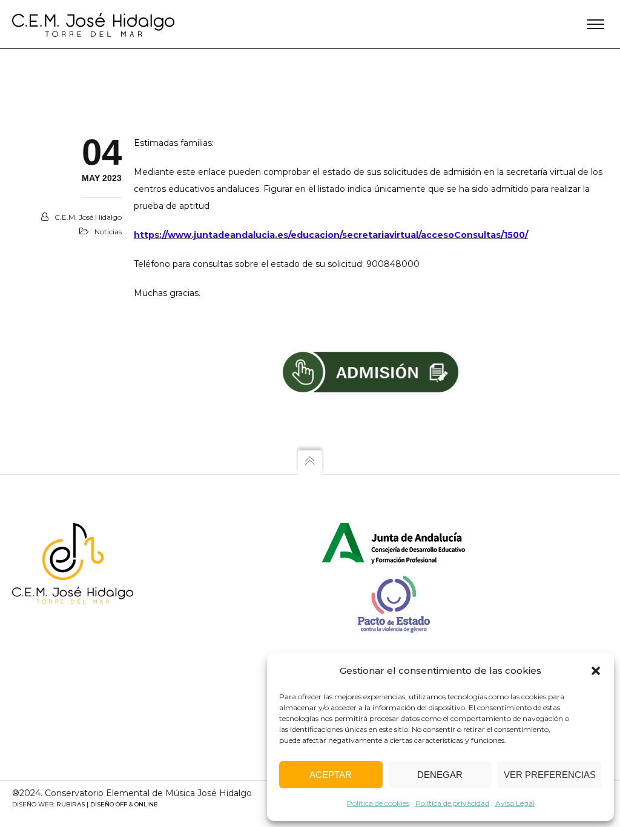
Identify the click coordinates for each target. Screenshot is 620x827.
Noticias (108, 231)
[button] (596, 671)
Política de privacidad (452, 803)
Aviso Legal (515, 803)
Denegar (440, 774)
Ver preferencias (550, 774)
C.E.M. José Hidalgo (88, 217)
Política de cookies (378, 803)
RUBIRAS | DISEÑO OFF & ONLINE (107, 804)
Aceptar (330, 774)
